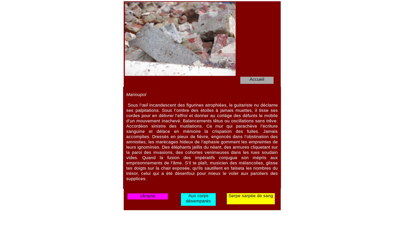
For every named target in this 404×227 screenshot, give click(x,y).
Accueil (257, 79)
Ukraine (147, 195)
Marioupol (136, 94)
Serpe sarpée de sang (251, 195)
